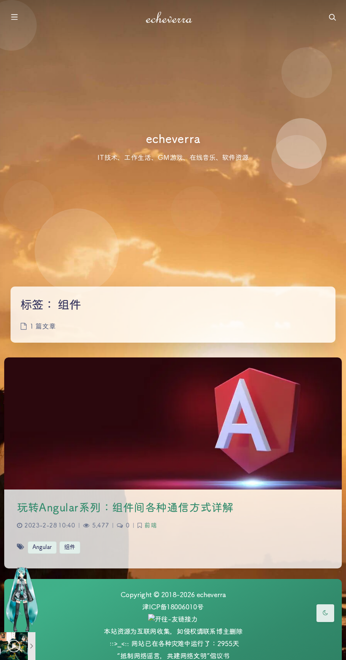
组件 (70, 547)
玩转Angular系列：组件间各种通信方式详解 (125, 508)
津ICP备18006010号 (173, 607)
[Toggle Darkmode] (325, 613)
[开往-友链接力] (173, 620)
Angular (42, 547)
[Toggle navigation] (332, 17)
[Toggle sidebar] (14, 17)
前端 (150, 525)
